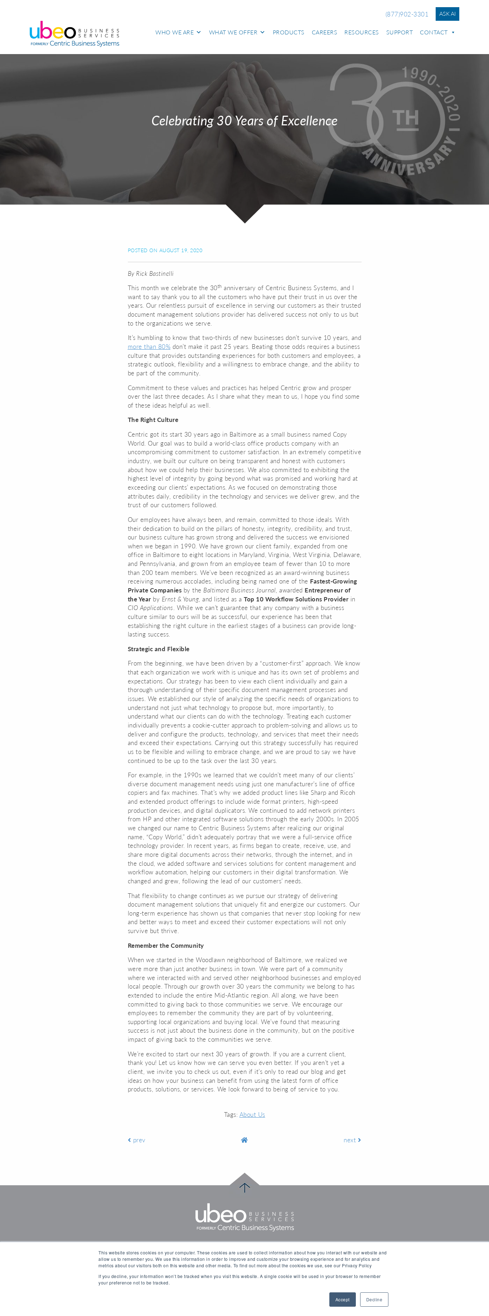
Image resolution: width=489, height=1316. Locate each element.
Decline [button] (374, 1299)
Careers (325, 32)
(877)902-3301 (407, 14)
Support (399, 32)
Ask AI (447, 13)
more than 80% (149, 346)
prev (138, 1140)
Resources (361, 32)
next (351, 1140)
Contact (434, 32)
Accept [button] (342, 1299)
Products (289, 32)
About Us (252, 1114)
